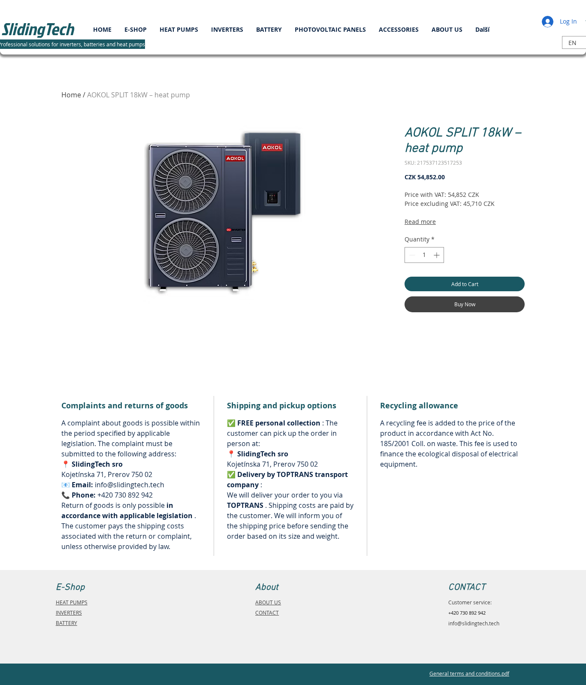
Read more (420, 221)
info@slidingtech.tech (473, 623)
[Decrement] (411, 255)
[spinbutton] (424, 255)
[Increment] (437, 255)
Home (71, 95)
